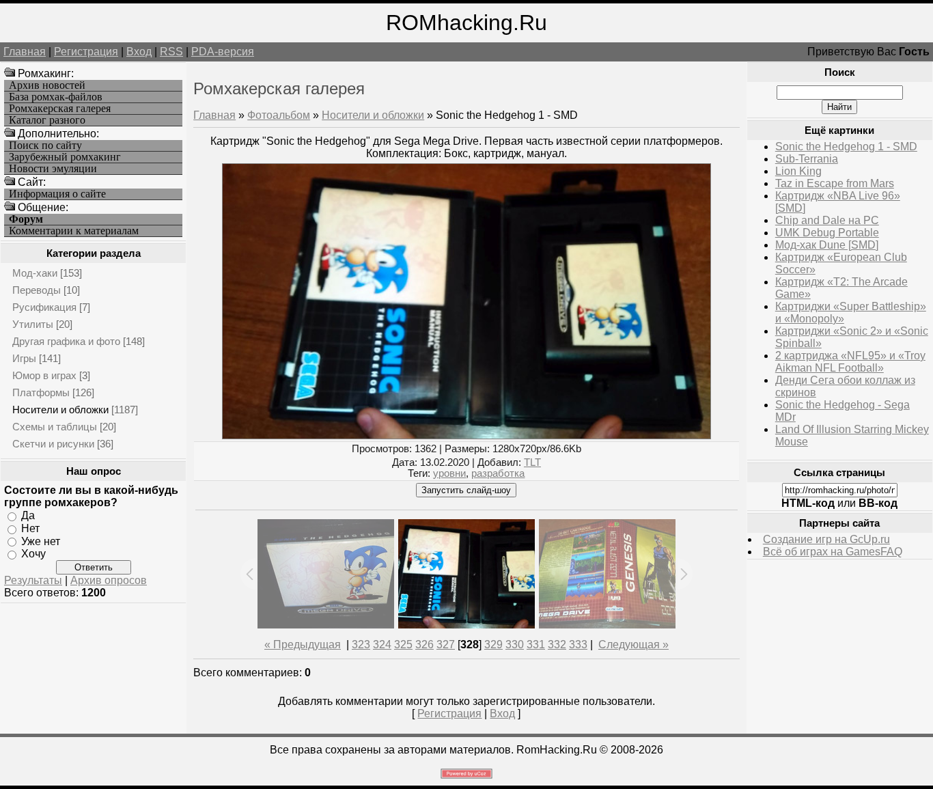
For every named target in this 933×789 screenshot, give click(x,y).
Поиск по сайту (45, 145)
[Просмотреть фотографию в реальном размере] (466, 435)
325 (403, 644)
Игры (24, 358)
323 (361, 644)
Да (28, 515)
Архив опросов (108, 580)
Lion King (798, 171)
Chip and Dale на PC (827, 220)
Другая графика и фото (66, 341)
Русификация (44, 307)
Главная (24, 51)
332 (557, 644)
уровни (449, 473)
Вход (139, 51)
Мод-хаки (34, 273)
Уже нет (40, 540)
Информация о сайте (57, 194)
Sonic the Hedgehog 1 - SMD (846, 146)
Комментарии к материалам (74, 230)
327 (445, 644)
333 (578, 644)
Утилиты (32, 324)
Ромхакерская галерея (60, 108)
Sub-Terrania (806, 159)
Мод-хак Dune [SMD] (826, 245)
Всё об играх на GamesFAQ (832, 551)
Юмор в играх (44, 375)
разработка (498, 473)
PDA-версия (222, 51)
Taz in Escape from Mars (834, 183)
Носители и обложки (60, 409)
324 (382, 644)
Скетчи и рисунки (53, 443)
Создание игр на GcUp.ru (826, 539)
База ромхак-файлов (55, 97)
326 (424, 644)
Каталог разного (47, 120)
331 (536, 644)
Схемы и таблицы (54, 426)
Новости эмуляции (53, 168)
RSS (171, 51)
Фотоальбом (278, 115)
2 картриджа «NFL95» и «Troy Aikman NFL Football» (850, 362)
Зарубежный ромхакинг (65, 157)
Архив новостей (47, 85)
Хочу (33, 553)
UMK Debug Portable (827, 232)
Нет (30, 528)
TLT (532, 462)
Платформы (41, 392)
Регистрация (86, 51)
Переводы (36, 290)
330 (514, 644)
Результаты (33, 580)
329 (493, 644)
